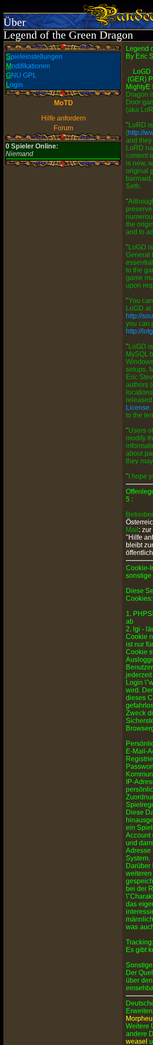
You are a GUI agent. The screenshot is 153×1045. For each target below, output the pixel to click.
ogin (14, 84)
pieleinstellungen (34, 56)
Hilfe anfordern (63, 118)
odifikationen (28, 66)
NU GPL (21, 75)
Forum (63, 128)
